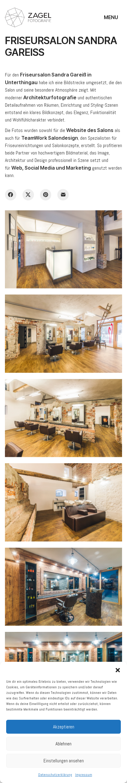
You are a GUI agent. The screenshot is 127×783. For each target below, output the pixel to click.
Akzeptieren (63, 727)
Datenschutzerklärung (55, 774)
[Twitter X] (28, 194)
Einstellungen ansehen (63, 761)
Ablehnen (63, 744)
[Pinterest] (45, 194)
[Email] (63, 194)
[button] (118, 669)
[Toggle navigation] (112, 17)
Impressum (83, 774)
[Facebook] (10, 194)
